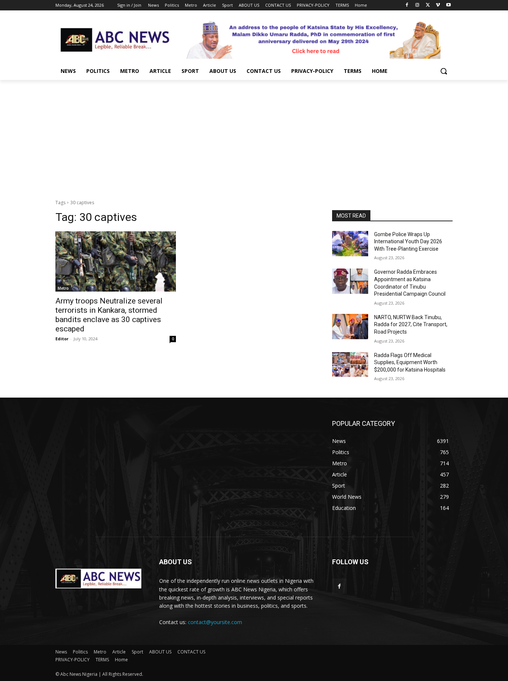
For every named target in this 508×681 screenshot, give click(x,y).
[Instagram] (417, 5)
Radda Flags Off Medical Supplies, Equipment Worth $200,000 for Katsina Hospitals (410, 362)
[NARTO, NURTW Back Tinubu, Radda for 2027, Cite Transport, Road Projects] (350, 326)
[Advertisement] (254, 136)
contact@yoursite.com (215, 622)
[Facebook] (407, 5)
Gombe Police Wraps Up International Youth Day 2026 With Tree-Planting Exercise (408, 241)
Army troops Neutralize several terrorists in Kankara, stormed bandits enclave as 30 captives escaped (109, 314)
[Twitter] (428, 5)
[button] (444, 71)
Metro (63, 288)
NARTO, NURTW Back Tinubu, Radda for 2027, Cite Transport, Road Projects (410, 324)
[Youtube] (448, 5)
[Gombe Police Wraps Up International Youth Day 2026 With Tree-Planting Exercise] (350, 243)
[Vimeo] (438, 5)
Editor (61, 338)
